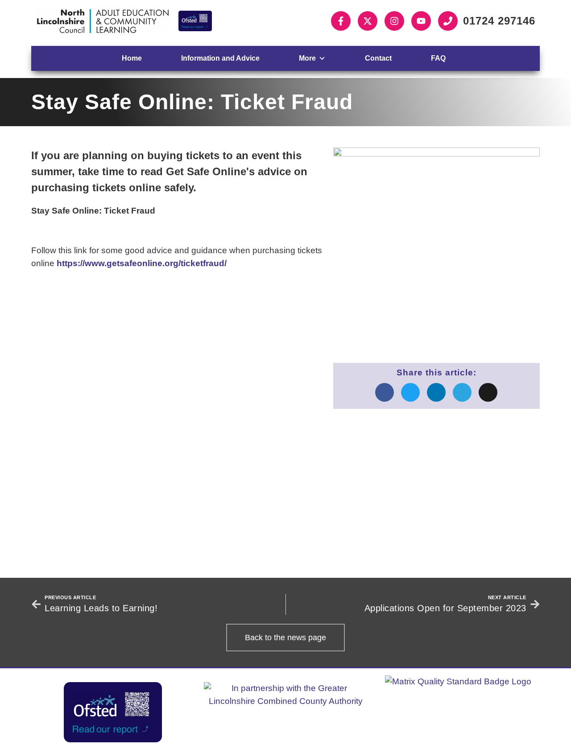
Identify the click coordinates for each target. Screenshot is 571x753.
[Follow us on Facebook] (341, 21)
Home (132, 58)
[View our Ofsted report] (195, 21)
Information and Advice (220, 58)
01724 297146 (499, 21)
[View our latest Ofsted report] (113, 712)
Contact (378, 58)
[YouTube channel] (421, 21)
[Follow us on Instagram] (394, 21)
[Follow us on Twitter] (367, 21)
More (307, 58)
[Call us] (448, 21)
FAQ (438, 58)
